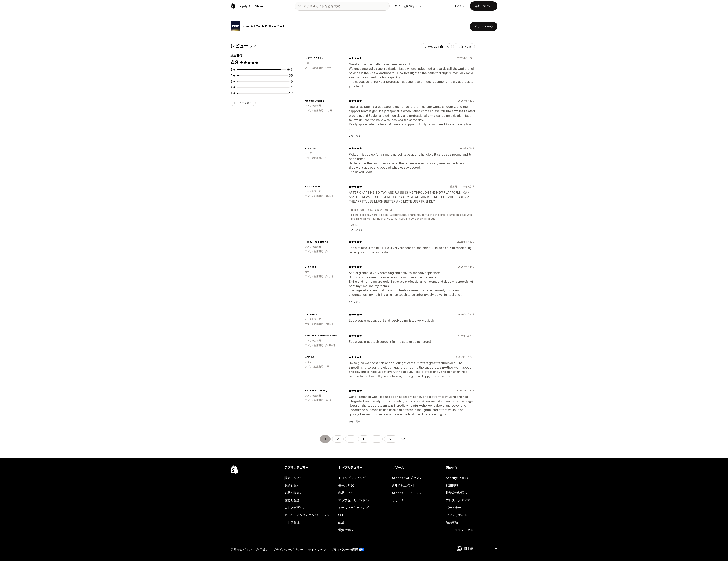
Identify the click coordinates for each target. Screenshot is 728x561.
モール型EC (346, 485)
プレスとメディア (458, 500)
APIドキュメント (403, 485)
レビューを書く (243, 102)
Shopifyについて (457, 478)
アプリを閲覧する (406, 6)
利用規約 (262, 550)
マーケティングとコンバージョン (307, 515)
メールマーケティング (353, 507)
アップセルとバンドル (353, 500)
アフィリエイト (456, 515)
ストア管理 (292, 522)
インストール (484, 26)
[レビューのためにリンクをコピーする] (326, 58)
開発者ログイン (241, 550)
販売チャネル (293, 478)
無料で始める (484, 6)
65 (391, 439)
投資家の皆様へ (456, 493)
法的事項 (452, 522)
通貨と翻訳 (345, 530)
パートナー (453, 507)
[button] (448, 46)
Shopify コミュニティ (407, 493)
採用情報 (452, 485)
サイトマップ (317, 550)
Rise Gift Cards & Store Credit (264, 26)
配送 (341, 522)
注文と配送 (292, 500)
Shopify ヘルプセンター (408, 478)
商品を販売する (295, 493)
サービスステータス (459, 530)
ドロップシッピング (352, 478)
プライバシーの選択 (344, 550)
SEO (341, 515)
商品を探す (292, 485)
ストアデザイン (295, 507)
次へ (403, 439)
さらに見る (354, 135)
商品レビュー (347, 493)
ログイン (459, 6)
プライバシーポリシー (288, 550)
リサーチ (398, 500)
